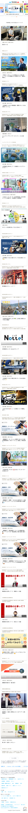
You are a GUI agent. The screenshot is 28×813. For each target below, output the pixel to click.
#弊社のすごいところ (12, 146)
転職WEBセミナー (4, 787)
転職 (2, 791)
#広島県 (21, 358)
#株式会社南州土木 (5, 327)
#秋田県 (22, 418)
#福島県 (19, 418)
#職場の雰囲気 (9, 115)
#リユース (19, 510)
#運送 (15, 691)
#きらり (3, 662)
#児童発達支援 (19, 662)
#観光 (14, 297)
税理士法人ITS (4, 50)
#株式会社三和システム (6, 114)
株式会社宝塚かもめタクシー (7, 233)
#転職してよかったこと (13, 478)
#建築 (24, 722)
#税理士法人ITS (5, 53)
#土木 (7, 328)
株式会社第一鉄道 (5, 415)
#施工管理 (4, 328)
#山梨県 (19, 600)
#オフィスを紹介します (20, 146)
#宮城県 (20, 207)
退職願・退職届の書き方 (5, 783)
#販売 (18, 570)
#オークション (13, 449)
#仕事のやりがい (16, 751)
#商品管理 (13, 540)
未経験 (2, 802)
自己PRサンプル (21, 779)
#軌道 (19, 417)
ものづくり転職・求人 (17, 795)
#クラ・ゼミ (11, 662)
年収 (13, 783)
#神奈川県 (22, 448)
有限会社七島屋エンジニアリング (8, 172)
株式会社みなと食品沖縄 (6, 748)
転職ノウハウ (8, 785)
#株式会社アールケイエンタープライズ (9, 448)
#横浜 (10, 449)
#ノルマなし (4, 571)
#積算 (22, 115)
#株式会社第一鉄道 (5, 417)
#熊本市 (18, 328)
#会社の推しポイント (14, 721)
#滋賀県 (12, 691)
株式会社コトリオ (5, 81)
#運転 (3, 237)
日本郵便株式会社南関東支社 (7, 597)
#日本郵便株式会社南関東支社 (7, 600)
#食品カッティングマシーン (16, 176)
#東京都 (3, 449)
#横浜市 (6, 449)
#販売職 (20, 570)
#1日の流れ (15, 205)
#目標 (7, 752)
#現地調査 (18, 115)
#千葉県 (22, 114)
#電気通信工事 (17, 114)
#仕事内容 (23, 53)
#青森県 (5, 418)
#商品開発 (4, 751)
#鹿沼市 (13, 54)
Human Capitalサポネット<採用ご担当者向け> (9, 807)
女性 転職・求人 (4, 798)
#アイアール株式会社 (6, 721)
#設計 (18, 267)
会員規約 (2, 804)
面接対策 (3, 785)
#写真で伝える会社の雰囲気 (7, 207)
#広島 (14, 236)
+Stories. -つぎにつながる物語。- (14, 766)
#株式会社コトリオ (5, 84)
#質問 (14, 722)
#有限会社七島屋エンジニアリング (8, 175)
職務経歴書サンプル (12, 779)
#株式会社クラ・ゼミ (6, 661)
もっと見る (14, 758)
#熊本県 (18, 145)
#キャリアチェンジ (14, 85)
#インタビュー (15, 84)
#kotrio (10, 84)
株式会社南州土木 (5, 324)
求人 (5, 791)
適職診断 (16, 783)
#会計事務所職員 (5, 54)
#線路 (24, 417)
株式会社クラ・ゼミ (6, 658)
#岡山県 (16, 175)
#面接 (11, 722)
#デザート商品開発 (16, 752)
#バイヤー (15, 510)
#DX (8, 237)
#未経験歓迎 (20, 85)
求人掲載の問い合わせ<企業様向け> (7, 806)
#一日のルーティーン (17, 53)
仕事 (21, 783)
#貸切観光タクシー (19, 297)
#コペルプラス (13, 661)
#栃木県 (10, 54)
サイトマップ (17, 804)
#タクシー (22, 236)
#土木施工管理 (22, 328)
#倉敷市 (20, 175)
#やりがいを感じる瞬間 (6, 85)
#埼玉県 (17, 479)
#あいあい (7, 662)
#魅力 (21, 751)
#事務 (16, 540)
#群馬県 (14, 479)
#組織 (14, 358)
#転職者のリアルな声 (6, 722)
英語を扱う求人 (13, 802)
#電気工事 (13, 114)
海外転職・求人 (12, 798)
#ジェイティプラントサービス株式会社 (9, 145)
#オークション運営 (20, 449)
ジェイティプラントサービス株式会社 (9, 142)
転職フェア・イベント (17, 785)
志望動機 (3, 781)
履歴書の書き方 (4, 779)
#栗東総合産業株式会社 (6, 691)
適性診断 (8, 781)
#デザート (22, 752)
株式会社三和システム (6, 111)
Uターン (12, 781)
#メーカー (9, 176)
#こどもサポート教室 (20, 661)
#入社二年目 (10, 53)
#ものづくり (4, 176)
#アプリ (5, 237)
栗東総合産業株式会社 (6, 688)
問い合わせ (23, 804)
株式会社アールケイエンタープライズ (9, 445)
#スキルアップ (17, 54)
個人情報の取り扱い (9, 804)
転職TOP (3, 766)
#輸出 (22, 176)
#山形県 (15, 418)
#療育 (15, 662)
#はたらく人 (23, 54)
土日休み (7, 802)
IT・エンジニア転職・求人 (6, 795)
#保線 (22, 417)
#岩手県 (9, 418)
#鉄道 (3, 418)
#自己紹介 (4, 752)
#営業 (14, 207)
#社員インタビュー (9, 751)
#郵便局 (22, 600)
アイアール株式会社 (5, 718)
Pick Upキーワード (11, 791)
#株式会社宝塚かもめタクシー (7, 236)
